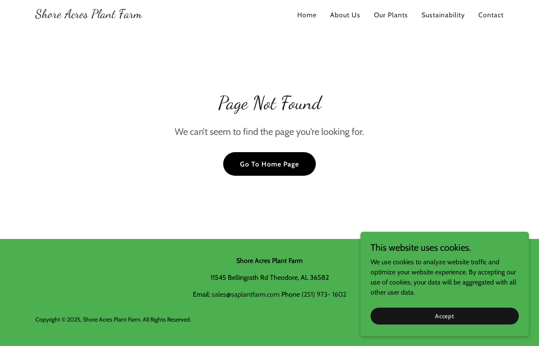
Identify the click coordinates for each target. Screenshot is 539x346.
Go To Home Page (269, 164)
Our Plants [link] (391, 15)
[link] (88, 15)
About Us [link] (345, 15)
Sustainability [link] (443, 15)
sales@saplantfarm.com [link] (246, 294)
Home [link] (307, 15)
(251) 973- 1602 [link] (324, 294)
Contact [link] (491, 15)
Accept (444, 315)
